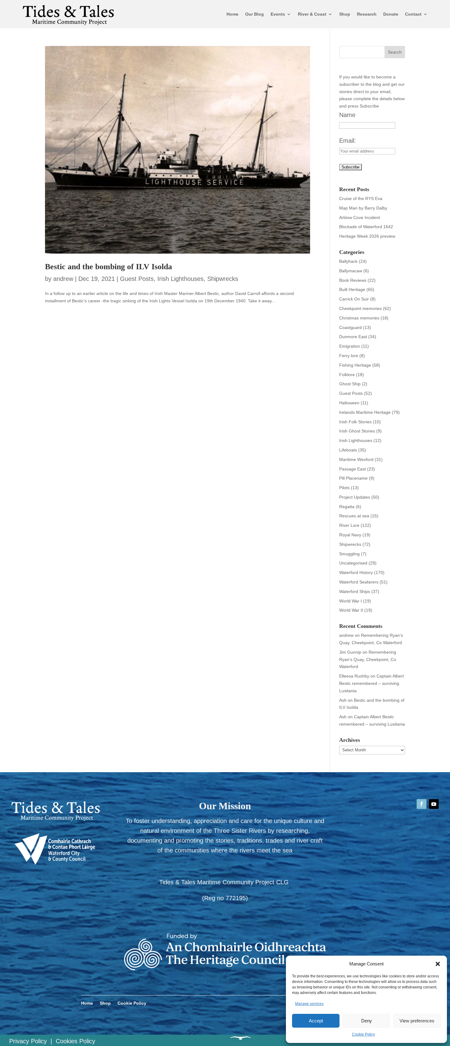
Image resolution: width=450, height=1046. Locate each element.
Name (347, 114)
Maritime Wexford (356, 459)
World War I (350, 601)
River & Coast (312, 14)
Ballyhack (348, 261)
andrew (63, 278)
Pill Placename (353, 478)
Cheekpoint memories (360, 308)
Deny (366, 1020)
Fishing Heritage (355, 365)
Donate (390, 14)
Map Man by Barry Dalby (363, 208)
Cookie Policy (363, 1034)
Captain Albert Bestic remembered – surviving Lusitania (371, 683)
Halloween (349, 402)
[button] (438, 964)
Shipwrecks (222, 278)
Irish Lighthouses (180, 278)
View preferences (416, 1020)
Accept (316, 1020)
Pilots (344, 487)
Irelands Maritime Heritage (365, 412)
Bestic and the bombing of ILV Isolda (108, 266)
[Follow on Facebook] (421, 804)
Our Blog (254, 14)
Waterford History (356, 572)
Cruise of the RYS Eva (360, 198)
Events (278, 14)
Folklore (347, 374)
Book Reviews (352, 280)
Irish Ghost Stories (357, 431)
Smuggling (349, 553)
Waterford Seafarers (358, 582)
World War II (351, 610)
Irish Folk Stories (355, 421)
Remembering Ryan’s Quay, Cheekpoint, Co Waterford (367, 659)
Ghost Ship (350, 383)
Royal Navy (350, 534)
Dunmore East (353, 336)
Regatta (346, 506)
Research (367, 14)
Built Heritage (352, 289)
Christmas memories (359, 317)
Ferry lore (348, 355)
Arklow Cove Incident (359, 217)
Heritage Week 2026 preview (367, 236)
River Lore (349, 525)
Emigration (349, 346)
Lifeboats (348, 449)
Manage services (309, 1004)
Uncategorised (353, 563)
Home (232, 14)
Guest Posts (137, 278)
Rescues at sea (354, 515)
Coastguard (350, 327)
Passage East (352, 468)
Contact (413, 14)
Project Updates (354, 497)
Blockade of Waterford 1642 (366, 226)
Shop (344, 14)
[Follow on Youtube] (434, 804)
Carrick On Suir (354, 298)
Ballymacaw (350, 270)
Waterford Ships (354, 591)
